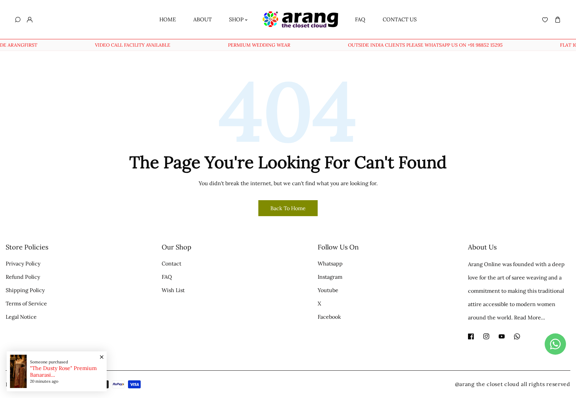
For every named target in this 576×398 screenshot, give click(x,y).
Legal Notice (21, 316)
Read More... (529, 317)
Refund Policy (23, 276)
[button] (557, 19)
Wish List (173, 290)
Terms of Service (26, 303)
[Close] (101, 353)
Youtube (328, 290)
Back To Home (288, 208)
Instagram (330, 276)
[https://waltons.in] (520, 384)
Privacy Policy (23, 263)
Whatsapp (330, 263)
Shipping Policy (25, 290)
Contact (171, 263)
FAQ (167, 276)
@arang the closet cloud (487, 384)
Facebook (329, 316)
